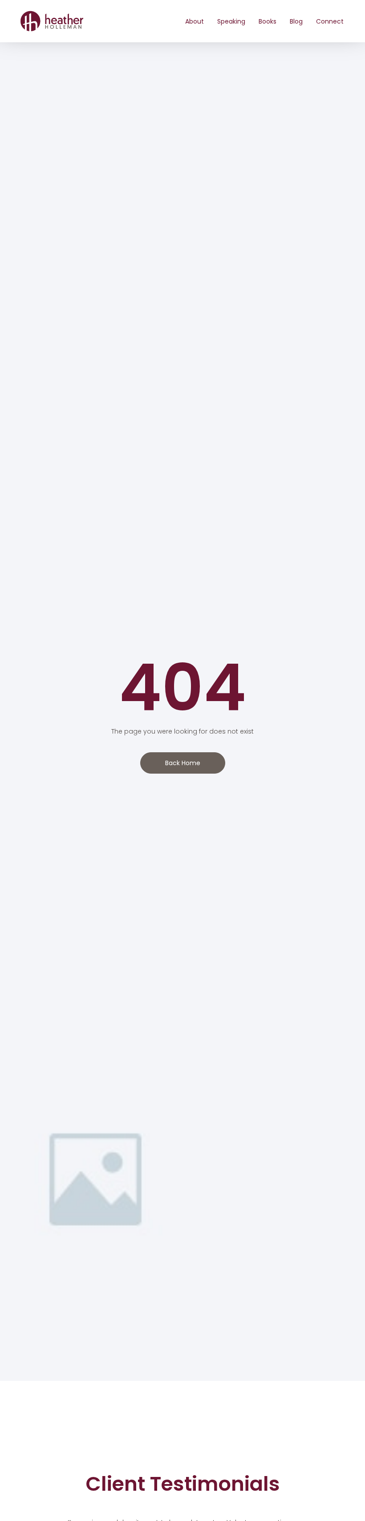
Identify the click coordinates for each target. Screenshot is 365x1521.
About (194, 21)
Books (267, 21)
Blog (296, 21)
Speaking (231, 21)
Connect (330, 21)
